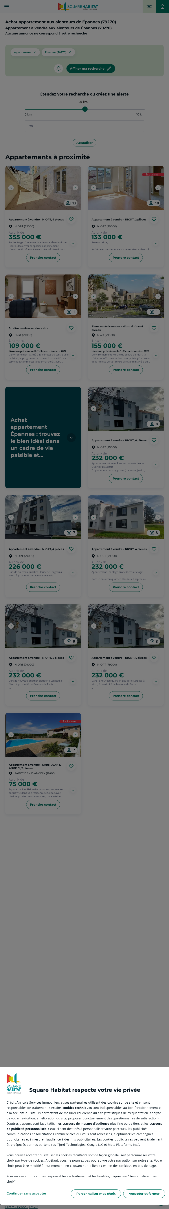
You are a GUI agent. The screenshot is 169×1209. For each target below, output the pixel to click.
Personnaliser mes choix (96, 1194)
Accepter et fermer (144, 1194)
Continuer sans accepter (26, 1193)
